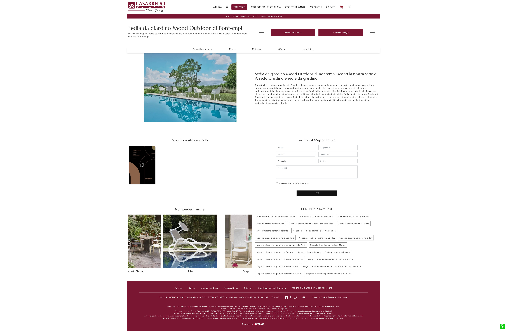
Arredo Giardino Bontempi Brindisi (353, 216)
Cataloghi (248, 288)
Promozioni (316, 7)
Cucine (191, 288)
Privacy (315, 297)
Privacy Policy (306, 183)
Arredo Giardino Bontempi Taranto (272, 231)
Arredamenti (239, 7)
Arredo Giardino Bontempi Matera (353, 223)
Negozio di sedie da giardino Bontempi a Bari (277, 266)
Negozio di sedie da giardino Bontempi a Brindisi (330, 259)
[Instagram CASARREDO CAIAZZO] (295, 297)
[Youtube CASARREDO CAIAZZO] (304, 297)
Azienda (217, 7)
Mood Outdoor (275, 16)
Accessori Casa (231, 288)
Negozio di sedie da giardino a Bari (356, 238)
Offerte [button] (282, 49)
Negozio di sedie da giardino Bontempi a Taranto (329, 273)
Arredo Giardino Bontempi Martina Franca (276, 216)
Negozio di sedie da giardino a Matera (328, 245)
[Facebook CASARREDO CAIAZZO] (287, 297)
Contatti (330, 7)
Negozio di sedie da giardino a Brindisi (317, 238)
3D (227, 7)
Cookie (324, 297)
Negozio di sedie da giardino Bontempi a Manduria (280, 259)
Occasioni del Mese (295, 7)
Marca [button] (232, 49)
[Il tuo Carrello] (342, 7)
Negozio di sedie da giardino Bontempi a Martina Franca (323, 252)
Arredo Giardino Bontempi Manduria (316, 216)
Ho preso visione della (295, 183)
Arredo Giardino (258, 16)
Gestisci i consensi (338, 297)
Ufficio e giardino (240, 16)
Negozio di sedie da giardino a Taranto (275, 252)
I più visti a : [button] (308, 49)
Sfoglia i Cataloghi (341, 32)
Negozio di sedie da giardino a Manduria (275, 238)
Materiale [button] (257, 49)
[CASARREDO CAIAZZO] (156, 7)
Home (227, 16)
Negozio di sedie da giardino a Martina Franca (314, 231)
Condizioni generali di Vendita (272, 288)
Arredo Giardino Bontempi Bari (271, 223)
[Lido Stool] (261, 32)
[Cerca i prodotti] (349, 7)
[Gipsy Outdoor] (372, 32)
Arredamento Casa (209, 288)
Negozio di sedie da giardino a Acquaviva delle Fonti (281, 245)
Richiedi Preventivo (293, 32)
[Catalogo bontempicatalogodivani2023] (142, 165)
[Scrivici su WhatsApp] (502, 326)
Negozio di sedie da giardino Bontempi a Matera (279, 273)
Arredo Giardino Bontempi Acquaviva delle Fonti (311, 223)
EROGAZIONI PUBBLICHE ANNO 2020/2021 (312, 288)
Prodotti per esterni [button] (202, 49)
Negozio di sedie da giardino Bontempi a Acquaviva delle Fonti (332, 266)
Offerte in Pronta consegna (265, 7)
